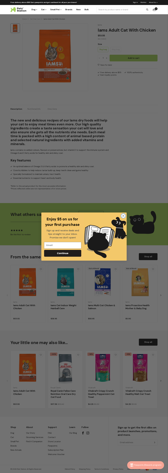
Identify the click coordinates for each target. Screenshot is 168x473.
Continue (62, 253)
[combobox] (120, 9)
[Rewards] (145, 465)
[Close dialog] (123, 216)
